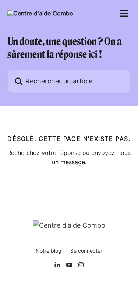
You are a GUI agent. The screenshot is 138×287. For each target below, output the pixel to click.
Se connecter (86, 251)
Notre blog (48, 251)
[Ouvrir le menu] (124, 13)
